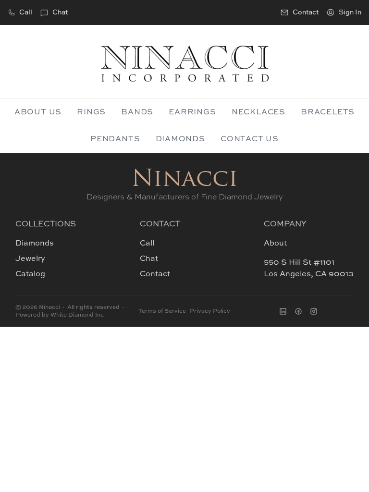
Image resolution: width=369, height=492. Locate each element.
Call (25, 12)
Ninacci (185, 180)
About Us (38, 112)
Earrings (192, 112)
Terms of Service (162, 311)
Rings (91, 112)
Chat (60, 12)
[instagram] (314, 311)
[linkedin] (283, 311)
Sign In (350, 12)
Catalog (30, 274)
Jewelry (30, 259)
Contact (155, 274)
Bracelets (328, 112)
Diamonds (180, 139)
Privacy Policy (210, 311)
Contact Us (250, 139)
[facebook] (298, 311)
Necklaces (258, 112)
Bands (137, 112)
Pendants (115, 139)
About (275, 243)
